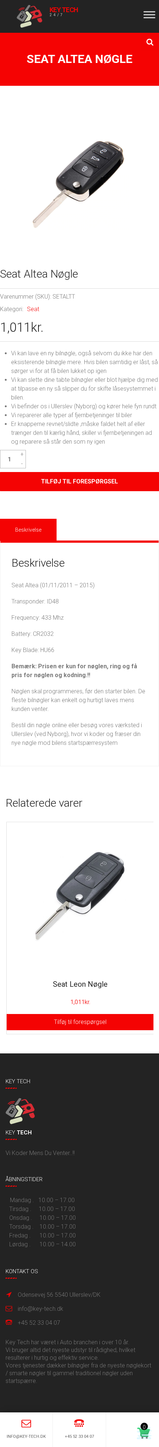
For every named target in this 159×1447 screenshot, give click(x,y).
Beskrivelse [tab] (28, 530)
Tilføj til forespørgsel (79, 481)
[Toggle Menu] (149, 14)
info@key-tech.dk (40, 1308)
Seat (33, 309)
